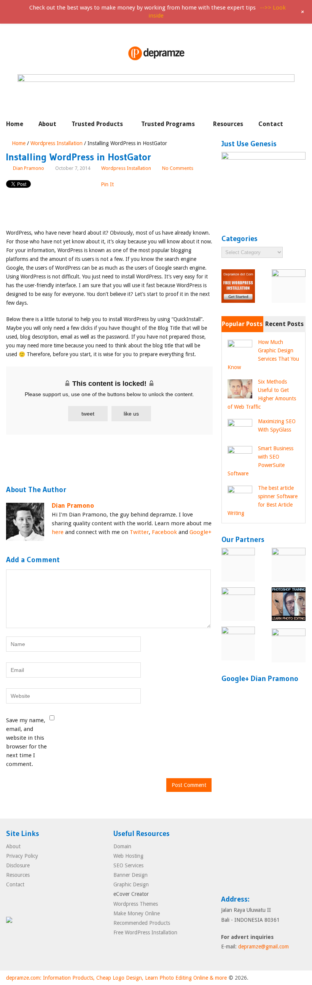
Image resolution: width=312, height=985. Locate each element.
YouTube (242, 872)
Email (227, 845)
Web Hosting (128, 856)
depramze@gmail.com (263, 946)
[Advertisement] (144, 209)
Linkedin (271, 845)
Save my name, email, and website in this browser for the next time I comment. (26, 742)
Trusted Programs (168, 124)
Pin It (107, 184)
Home (14, 124)
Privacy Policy (22, 856)
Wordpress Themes (135, 904)
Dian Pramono (28, 168)
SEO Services (128, 865)
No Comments (177, 168)
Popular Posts (242, 324)
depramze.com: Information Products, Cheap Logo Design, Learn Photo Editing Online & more (116, 978)
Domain (122, 846)
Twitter (139, 532)
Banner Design (130, 875)
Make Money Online (136, 913)
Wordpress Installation (56, 143)
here (58, 532)
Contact (270, 124)
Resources (228, 124)
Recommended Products (141, 923)
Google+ (200, 532)
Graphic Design (131, 884)
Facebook (164, 532)
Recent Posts (284, 324)
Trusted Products (97, 124)
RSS (285, 845)
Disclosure (18, 865)
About (47, 124)
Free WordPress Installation (145, 932)
